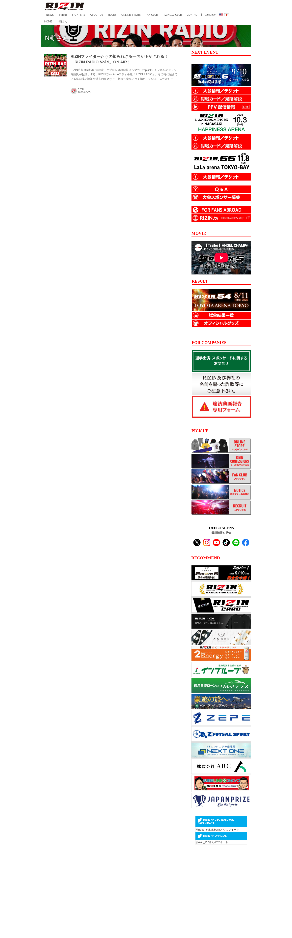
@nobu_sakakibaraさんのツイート (217, 829)
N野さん (57, 37)
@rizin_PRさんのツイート (211, 842)
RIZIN (81, 89)
